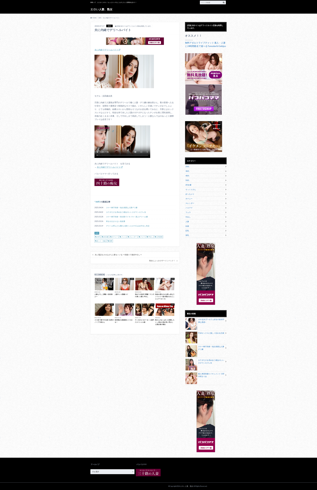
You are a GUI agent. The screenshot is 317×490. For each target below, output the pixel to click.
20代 (187, 166)
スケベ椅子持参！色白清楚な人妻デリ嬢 (121, 207)
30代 (97, 202)
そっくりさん (190, 189)
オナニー (115, 237)
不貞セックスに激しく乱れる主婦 (211, 333)
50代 (187, 180)
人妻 (187, 221)
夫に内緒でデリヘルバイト (106, 50)
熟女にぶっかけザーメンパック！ (162, 261)
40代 (187, 176)
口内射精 (159, 237)
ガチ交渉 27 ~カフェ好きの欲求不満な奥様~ (211, 320)
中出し (150, 237)
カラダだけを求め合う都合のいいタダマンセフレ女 (126, 212)
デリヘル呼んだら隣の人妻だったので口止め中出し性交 (127, 226)
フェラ (142, 237)
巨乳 (187, 231)
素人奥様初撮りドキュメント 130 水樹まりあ (211, 375)
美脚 (110, 241)
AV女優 (106, 237)
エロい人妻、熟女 (101, 9)
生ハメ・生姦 (101, 241)
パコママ (188, 208)
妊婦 (187, 226)
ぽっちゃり (189, 194)
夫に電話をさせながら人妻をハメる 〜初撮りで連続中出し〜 (118, 255)
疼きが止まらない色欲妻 (115, 221)
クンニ (123, 237)
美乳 (187, 235)
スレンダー (133, 237)
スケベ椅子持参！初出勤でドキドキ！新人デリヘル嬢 (127, 217)
